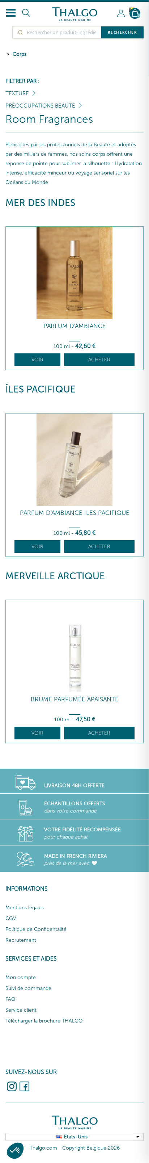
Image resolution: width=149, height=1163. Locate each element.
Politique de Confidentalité (36, 929)
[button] (15, 1150)
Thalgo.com (43, 1148)
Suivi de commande (28, 988)
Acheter (99, 360)
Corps (19, 54)
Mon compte (20, 977)
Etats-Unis (76, 1137)
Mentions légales (24, 907)
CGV (10, 918)
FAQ (10, 999)
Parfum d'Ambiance (74, 326)
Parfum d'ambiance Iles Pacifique (74, 512)
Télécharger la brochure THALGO (44, 1021)
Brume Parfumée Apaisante (75, 699)
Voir (37, 360)
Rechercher (122, 32)
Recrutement (20, 940)
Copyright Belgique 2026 (91, 1148)
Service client (21, 1010)
